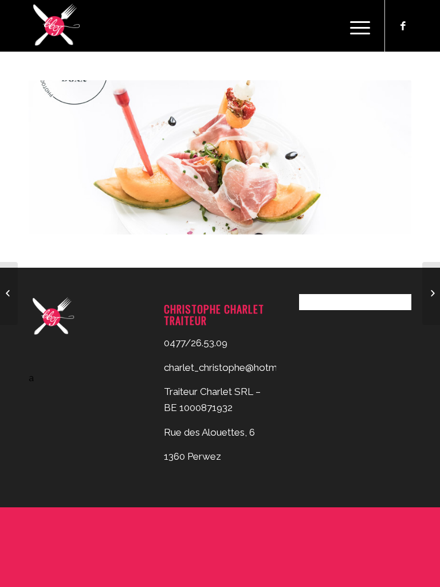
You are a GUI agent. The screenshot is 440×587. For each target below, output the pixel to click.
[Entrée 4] (431, 293)
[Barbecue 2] (9, 293)
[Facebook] (402, 25)
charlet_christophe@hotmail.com (236, 367)
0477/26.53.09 (195, 343)
